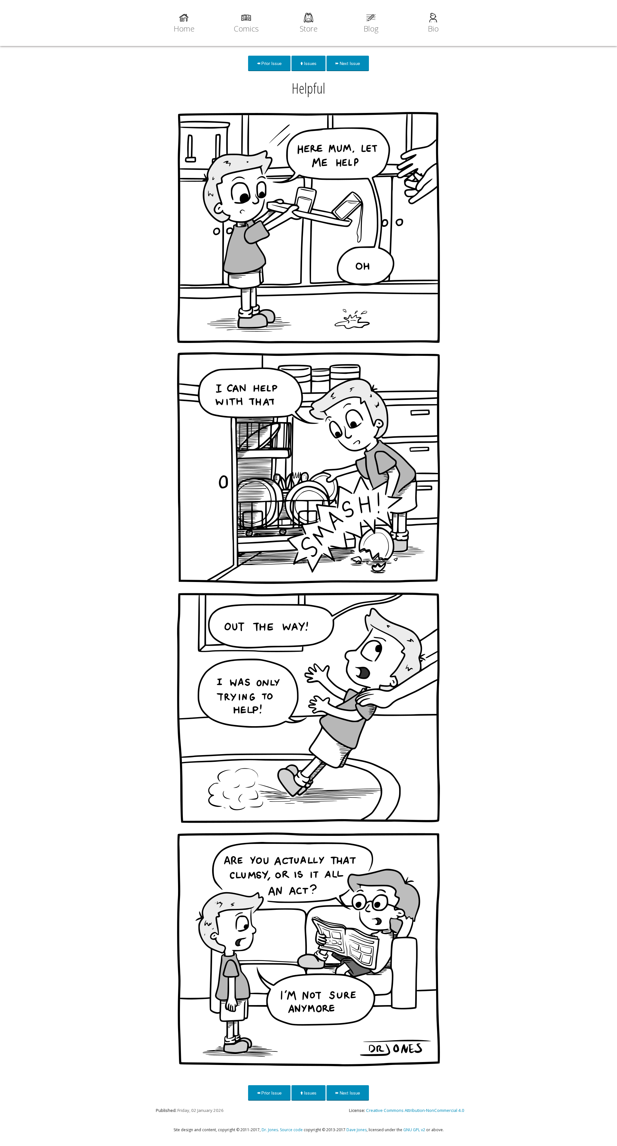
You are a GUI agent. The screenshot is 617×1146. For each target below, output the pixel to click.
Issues (310, 63)
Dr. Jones (270, 1129)
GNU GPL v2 (414, 1129)
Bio (433, 28)
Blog (371, 28)
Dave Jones (356, 1129)
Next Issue (349, 63)
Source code (291, 1129)
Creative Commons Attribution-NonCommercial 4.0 (415, 1110)
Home (184, 28)
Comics (246, 28)
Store (308, 28)
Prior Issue (271, 63)
